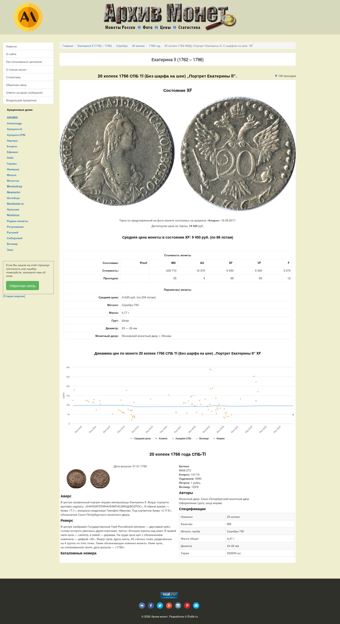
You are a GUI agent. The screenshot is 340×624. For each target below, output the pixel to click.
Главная (68, 46)
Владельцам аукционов (21, 100)
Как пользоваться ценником (24, 62)
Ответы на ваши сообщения (24, 92)
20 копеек (138, 46)
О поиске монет (16, 69)
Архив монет (159, 616)
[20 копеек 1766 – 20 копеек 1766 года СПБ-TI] (76, 478)
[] (14, 296)
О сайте (11, 54)
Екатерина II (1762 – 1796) (95, 46)
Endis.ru (193, 616)
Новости (11, 46)
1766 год (154, 46)
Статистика (13, 77)
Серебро (122, 46)
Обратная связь (16, 85)
